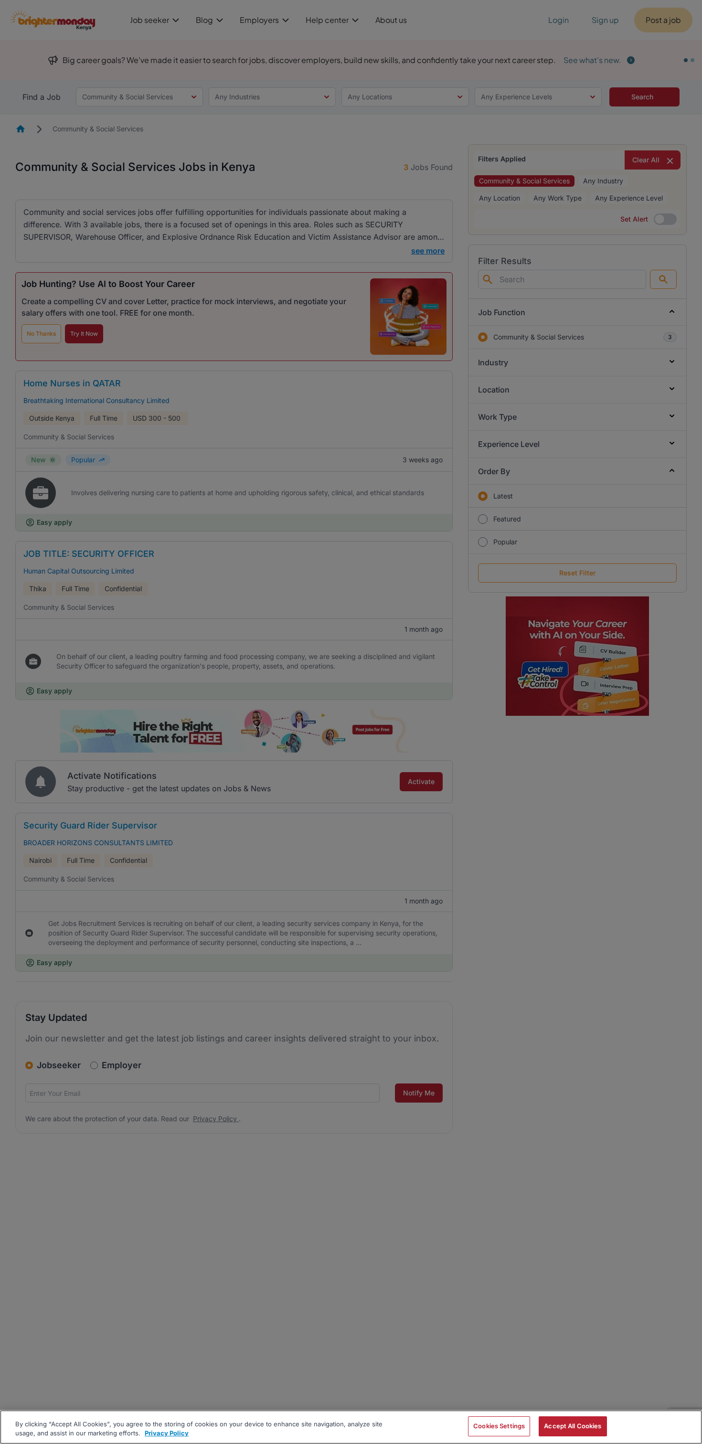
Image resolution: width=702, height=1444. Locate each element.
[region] (351, 1427)
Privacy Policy (167, 1433)
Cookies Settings (499, 1426)
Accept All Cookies (572, 1426)
